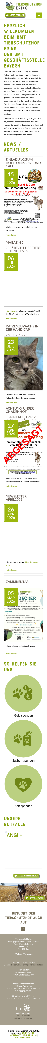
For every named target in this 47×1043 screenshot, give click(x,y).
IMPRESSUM (30, 1035)
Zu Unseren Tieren (29, 876)
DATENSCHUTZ (23, 1037)
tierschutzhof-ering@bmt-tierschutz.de (27, 965)
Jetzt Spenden (17, 15)
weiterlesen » (11, 235)
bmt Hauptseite (23, 1015)
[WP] (23, 11)
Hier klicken (11, 311)
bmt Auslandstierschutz (23, 1018)
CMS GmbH (28, 1033)
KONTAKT (15, 1035)
